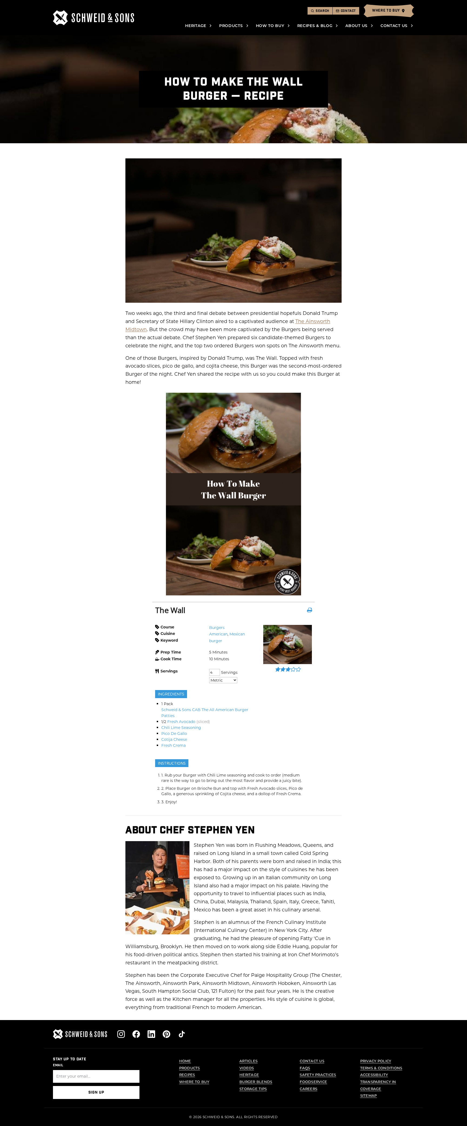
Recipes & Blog (315, 25)
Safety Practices (318, 1074)
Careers (308, 1088)
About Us (356, 25)
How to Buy (270, 25)
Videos (246, 1067)
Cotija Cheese (174, 739)
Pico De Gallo (174, 733)
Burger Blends (255, 1081)
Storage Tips (253, 1088)
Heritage (195, 25)
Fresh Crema (173, 745)
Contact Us (394, 25)
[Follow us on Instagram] (121, 1034)
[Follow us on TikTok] (181, 1034)
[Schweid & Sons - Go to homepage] (93, 17)
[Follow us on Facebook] (136, 1034)
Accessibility (374, 1074)
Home (185, 1060)
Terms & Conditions (381, 1067)
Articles (248, 1060)
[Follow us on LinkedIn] (151, 1034)
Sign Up (96, 1092)
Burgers (217, 627)
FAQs (305, 1067)
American (218, 634)
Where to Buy (194, 1081)
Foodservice (313, 1081)
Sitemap (368, 1095)
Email (58, 1065)
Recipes (187, 1074)
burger (215, 640)
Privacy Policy (375, 1060)
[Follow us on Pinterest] (166, 1034)
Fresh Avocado (181, 721)
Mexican (237, 634)
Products (231, 25)
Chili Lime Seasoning (181, 727)
